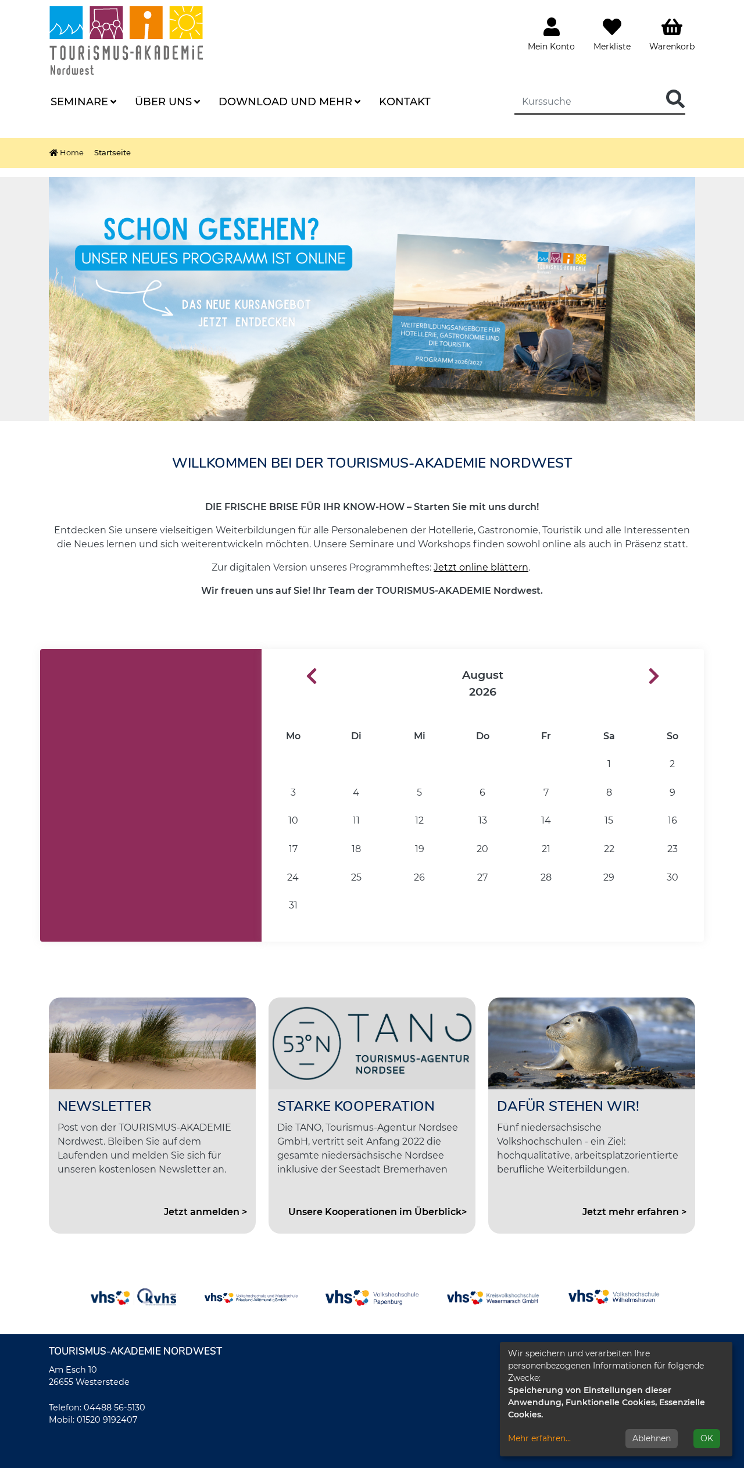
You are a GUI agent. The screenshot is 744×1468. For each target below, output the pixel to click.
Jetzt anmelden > (205, 1211)
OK (706, 1438)
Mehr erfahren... (539, 1438)
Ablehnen (651, 1438)
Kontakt (405, 101)
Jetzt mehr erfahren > (634, 1211)
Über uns (163, 101)
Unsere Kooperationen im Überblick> (377, 1211)
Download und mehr (285, 101)
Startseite (112, 152)
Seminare (79, 101)
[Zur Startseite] (141, 39)
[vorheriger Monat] (289, 677)
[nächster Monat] (676, 677)
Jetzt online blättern (481, 567)
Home (71, 152)
